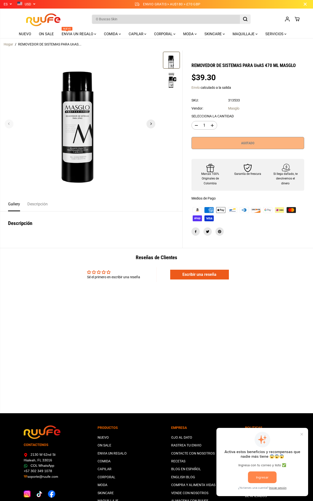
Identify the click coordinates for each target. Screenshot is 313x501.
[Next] (151, 124)
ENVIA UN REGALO (78, 33)
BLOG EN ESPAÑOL (186, 469)
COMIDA (111, 34)
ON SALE (46, 34)
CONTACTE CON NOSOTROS (193, 453)
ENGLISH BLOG (183, 477)
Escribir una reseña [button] (199, 274)
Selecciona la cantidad (212, 116)
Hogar (8, 44)
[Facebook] (195, 231)
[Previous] (9, 124)
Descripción (37, 204)
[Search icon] (245, 19)
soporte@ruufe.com (42, 477)
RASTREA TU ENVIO (186, 445)
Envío (195, 87)
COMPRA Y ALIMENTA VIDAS (193, 485)
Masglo (233, 108)
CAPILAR (136, 34)
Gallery (14, 204)
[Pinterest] (219, 231)
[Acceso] (287, 19)
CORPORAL (163, 34)
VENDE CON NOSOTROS (189, 493)
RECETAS (178, 461)
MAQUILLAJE (244, 34)
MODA (189, 34)
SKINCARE (213, 34)
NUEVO (25, 34)
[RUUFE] (35, 19)
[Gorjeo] (207, 231)
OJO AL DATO (181, 437)
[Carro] (297, 19)
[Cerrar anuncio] (305, 4)
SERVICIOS (274, 34)
